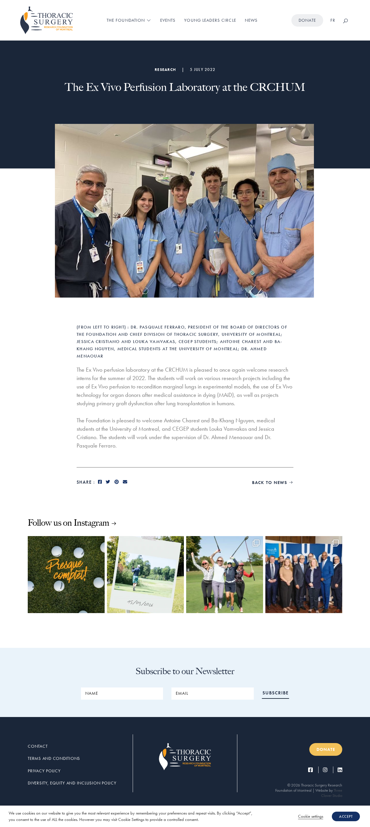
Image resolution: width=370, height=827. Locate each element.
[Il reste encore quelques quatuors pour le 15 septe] (145, 574)
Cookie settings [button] (310, 816)
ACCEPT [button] (346, 816)
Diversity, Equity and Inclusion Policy (72, 783)
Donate (307, 20)
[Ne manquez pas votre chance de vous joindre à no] (66, 574)
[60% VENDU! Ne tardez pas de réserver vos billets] (224, 574)
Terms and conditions (54, 758)
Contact (37, 746)
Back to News (273, 482)
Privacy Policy (44, 771)
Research (165, 69)
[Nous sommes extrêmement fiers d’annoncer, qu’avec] (303, 574)
